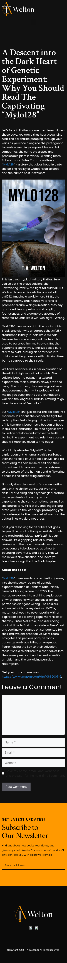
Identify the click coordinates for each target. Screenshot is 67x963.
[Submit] (59, 865)
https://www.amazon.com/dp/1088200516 (31, 677)
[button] (33, 22)
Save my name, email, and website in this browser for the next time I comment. (35, 773)
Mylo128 (8, 164)
